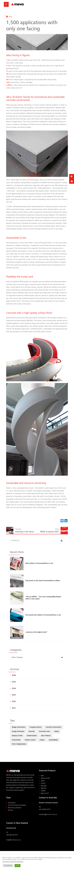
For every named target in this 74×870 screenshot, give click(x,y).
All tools (10, 810)
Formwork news (44, 731)
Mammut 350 (45, 778)
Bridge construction (18, 727)
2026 (14, 675)
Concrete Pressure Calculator (17, 805)
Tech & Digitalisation (19, 744)
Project (42, 740)
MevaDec (44, 786)
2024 (14, 688)
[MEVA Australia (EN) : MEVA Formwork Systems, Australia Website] (17, 4)
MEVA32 (43, 788)
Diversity (32, 731)
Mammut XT (45, 793)
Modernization (32, 736)
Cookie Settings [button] (8, 865)
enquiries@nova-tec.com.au (48, 814)
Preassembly (16, 740)
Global (56, 731)
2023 (14, 695)
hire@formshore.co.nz (13, 840)
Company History (35, 727)
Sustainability (53, 740)
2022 (14, 701)
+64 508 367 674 (12, 835)
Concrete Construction (53, 727)
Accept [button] (17, 865)
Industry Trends (17, 736)
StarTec (43, 783)
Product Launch (30, 740)
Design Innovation (18, 731)
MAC (42, 776)
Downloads (11, 803)
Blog (10, 17)
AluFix (43, 781)
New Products (46, 736)
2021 (14, 708)
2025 (14, 682)
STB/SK (43, 791)
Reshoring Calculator (14, 808)
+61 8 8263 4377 (44, 809)
